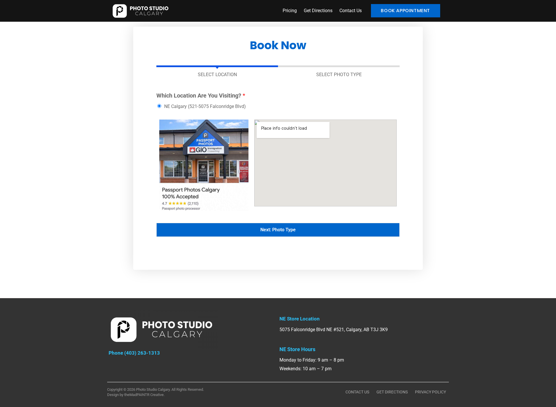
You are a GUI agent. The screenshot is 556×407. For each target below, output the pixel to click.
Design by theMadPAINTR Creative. (135, 395)
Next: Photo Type (278, 229)
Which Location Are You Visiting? (200, 95)
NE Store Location (299, 319)
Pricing (290, 10)
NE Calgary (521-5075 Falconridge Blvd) (205, 106)
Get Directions (318, 10)
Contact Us (350, 10)
